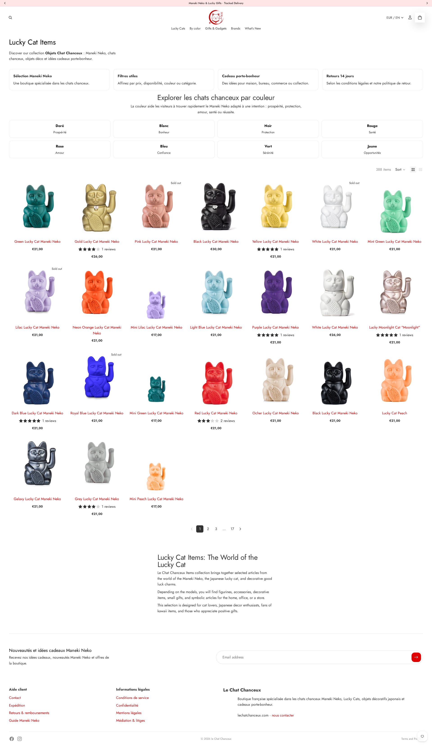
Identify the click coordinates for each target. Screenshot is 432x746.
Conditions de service (132, 697)
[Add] (59, 228)
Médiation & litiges (130, 720)
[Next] (240, 529)
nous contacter (283, 715)
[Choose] (118, 228)
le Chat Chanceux (221, 739)
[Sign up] (416, 657)
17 (232, 528)
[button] (400, 170)
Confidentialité (127, 705)
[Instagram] (19, 738)
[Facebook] (11, 738)
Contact (15, 697)
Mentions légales (128, 712)
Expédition (17, 705)
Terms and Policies (412, 739)
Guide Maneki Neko (24, 720)
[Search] (10, 18)
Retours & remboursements (29, 712)
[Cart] (420, 18)
